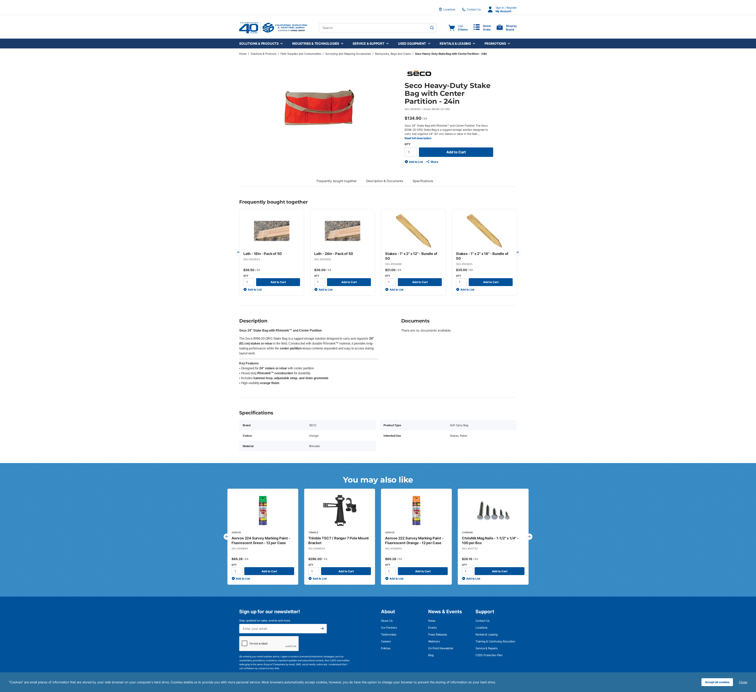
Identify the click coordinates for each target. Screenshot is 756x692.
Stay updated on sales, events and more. (265, 620)
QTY (407, 144)
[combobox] (378, 27)
